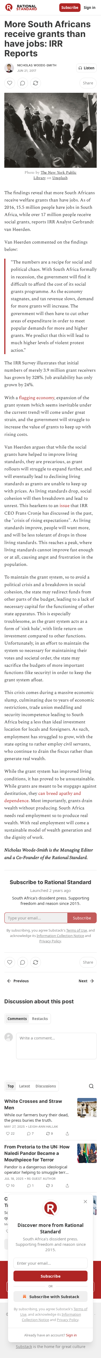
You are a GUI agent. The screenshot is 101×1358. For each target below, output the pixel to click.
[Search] (91, 1086)
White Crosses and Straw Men (33, 1104)
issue (64, 505)
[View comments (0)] (22, 83)
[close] (85, 1201)
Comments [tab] (17, 1018)
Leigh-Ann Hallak (43, 1126)
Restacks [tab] (40, 1018)
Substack (24, 1346)
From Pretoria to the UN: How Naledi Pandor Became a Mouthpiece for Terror (36, 1153)
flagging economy (36, 397)
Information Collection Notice (60, 935)
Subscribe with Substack (54, 1296)
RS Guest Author (41, 1179)
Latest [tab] (24, 1086)
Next (83, 981)
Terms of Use (76, 930)
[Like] (9, 83)
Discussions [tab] (46, 1086)
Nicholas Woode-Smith (36, 65)
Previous (21, 981)
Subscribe (69, 7)
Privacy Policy (67, 1319)
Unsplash (60, 178)
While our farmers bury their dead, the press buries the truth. (36, 1117)
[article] (50, 1117)
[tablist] (27, 1018)
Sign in (90, 7)
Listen (89, 68)
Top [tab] (11, 1086)
